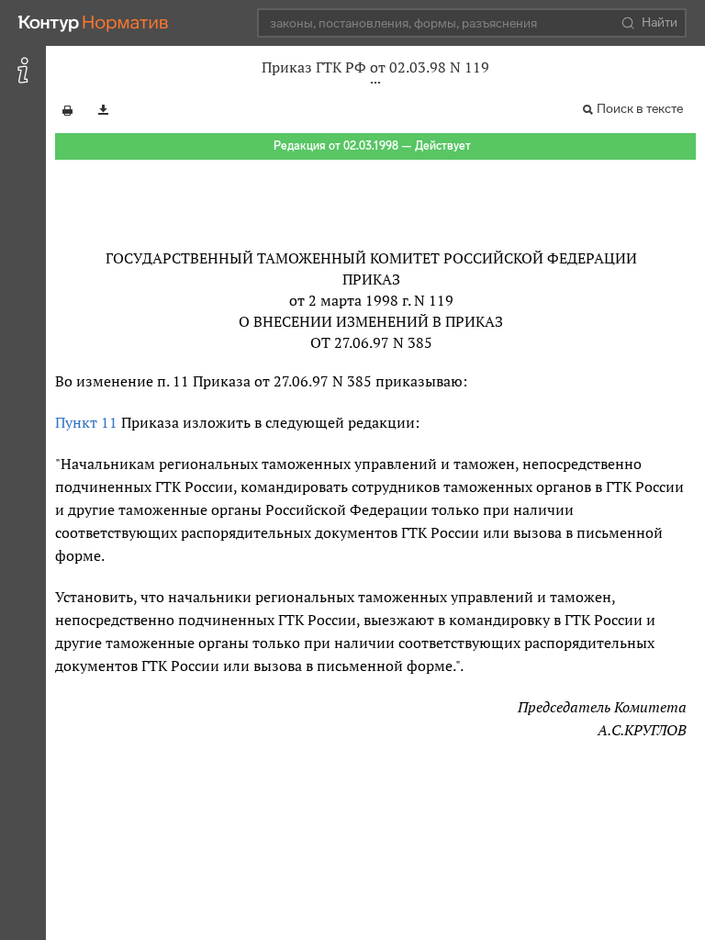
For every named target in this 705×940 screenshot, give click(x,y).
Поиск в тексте (640, 109)
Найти (659, 22)
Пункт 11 (86, 422)
